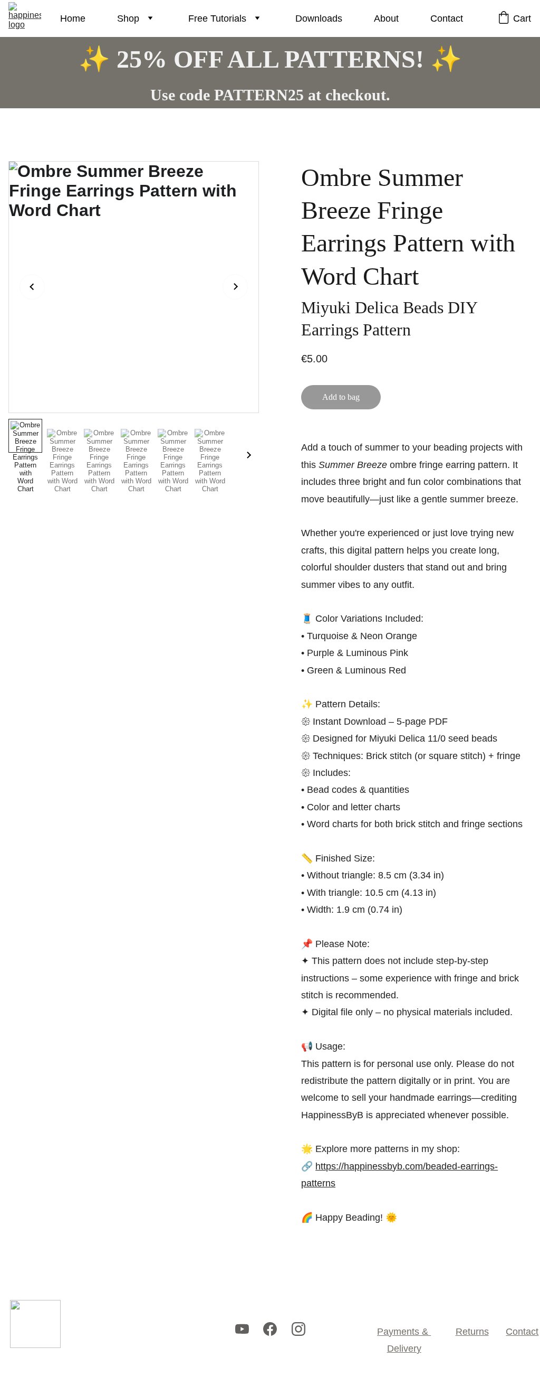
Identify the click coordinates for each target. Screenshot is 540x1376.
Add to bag (341, 396)
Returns (472, 1331)
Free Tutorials (217, 18)
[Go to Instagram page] (298, 1329)
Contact (446, 18)
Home (72, 18)
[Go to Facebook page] (270, 1329)
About (386, 18)
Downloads (318, 18)
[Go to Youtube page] (242, 1329)
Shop (128, 18)
